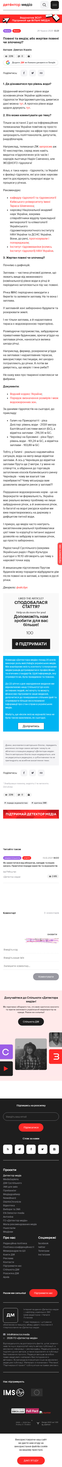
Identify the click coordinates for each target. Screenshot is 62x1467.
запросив (45, 146)
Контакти (8, 1262)
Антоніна (8, 1216)
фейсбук (22, 587)
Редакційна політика (15, 1243)
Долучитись (31, 726)
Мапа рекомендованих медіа (20, 1224)
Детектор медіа (12, 1175)
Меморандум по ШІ (14, 1250)
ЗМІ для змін (10, 1186)
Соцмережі (47, 1238)
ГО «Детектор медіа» (15, 1220)
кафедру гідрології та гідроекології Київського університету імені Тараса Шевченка (33, 202)
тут (21, 103)
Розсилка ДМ (11, 1273)
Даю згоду (31, 1460)
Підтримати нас (12, 1265)
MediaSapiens (11, 1179)
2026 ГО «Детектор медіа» (22, 1338)
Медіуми (8, 1231)
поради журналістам (17, 803)
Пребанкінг (9, 1190)
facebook (43, 1243)
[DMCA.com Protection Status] (18, 1412)
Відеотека (9, 1205)
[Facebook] (23, 73)
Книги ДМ (9, 1254)
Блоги (7, 30)
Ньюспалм (9, 1228)
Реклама (8, 1258)
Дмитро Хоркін (22, 49)
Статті (27, 858)
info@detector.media (18, 1334)
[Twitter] (32, 73)
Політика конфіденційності (18, 1247)
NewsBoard (9, 1198)
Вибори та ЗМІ (11, 1209)
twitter (41, 1247)
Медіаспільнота (12, 858)
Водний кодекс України (26, 394)
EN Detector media (13, 1213)
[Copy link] (41, 73)
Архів (6, 1277)
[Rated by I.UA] (45, 1412)
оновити (52, 934)
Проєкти (9, 1170)
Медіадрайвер (11, 1194)
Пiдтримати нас (43, 1293)
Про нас (9, 1238)
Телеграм (43, 1250)
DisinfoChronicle (12, 1201)
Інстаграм (44, 1254)
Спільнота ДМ (31, 1021)
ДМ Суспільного (12, 1183)
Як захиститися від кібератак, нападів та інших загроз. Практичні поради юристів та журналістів (30, 864)
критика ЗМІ (40, 803)
